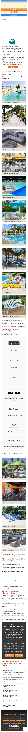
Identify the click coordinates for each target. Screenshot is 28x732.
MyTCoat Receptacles (16, 715)
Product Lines (14, 15)
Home (3, 712)
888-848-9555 (14, 12)
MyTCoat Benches (9, 715)
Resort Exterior (12, 720)
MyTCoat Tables (22, 714)
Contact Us (14, 9)
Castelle (14, 714)
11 (19, 71)
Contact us (13, 651)
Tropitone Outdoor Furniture (7, 714)
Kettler (18, 714)
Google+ (23, 723)
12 (21, 71)
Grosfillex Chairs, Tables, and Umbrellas (12, 712)
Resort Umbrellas (6, 720)
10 (18, 71)
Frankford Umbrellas (20, 718)
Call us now (9, 655)
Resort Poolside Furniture (20, 720)
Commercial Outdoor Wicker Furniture (12, 721)
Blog (21, 715)
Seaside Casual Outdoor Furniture (10, 718)
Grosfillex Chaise (22, 712)
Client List (20, 721)
